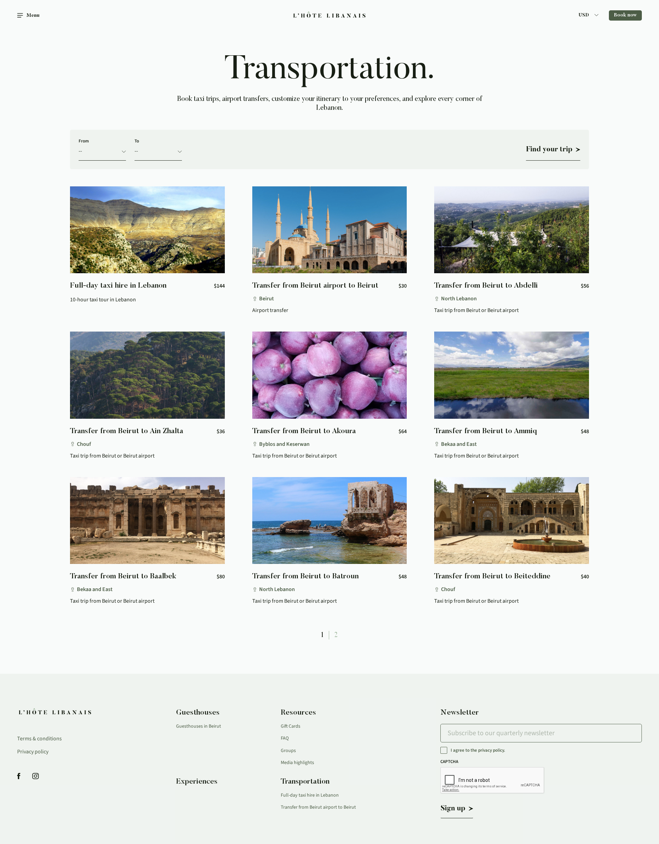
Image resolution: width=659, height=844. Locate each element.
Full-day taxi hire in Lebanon (310, 795)
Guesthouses (198, 713)
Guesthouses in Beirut (198, 726)
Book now (625, 15)
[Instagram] (35, 776)
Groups (288, 750)
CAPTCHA (449, 761)
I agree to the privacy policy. (478, 750)
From (84, 141)
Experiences (197, 782)
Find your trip (549, 149)
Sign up (453, 808)
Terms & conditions (39, 738)
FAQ (285, 738)
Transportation (305, 782)
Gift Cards (290, 726)
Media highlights (297, 762)
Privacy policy (32, 751)
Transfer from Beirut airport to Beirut (318, 807)
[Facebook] (18, 776)
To (137, 141)
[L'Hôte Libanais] (329, 15)
